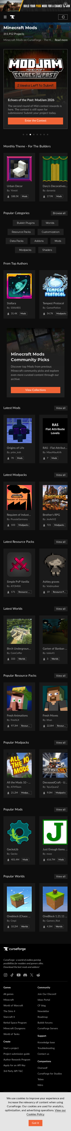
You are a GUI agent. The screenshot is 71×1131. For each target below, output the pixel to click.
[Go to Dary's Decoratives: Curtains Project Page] (55, 177)
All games (8, 994)
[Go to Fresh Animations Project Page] (19, 706)
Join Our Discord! (47, 994)
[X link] (32, 975)
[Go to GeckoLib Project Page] (19, 840)
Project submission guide (16, 1054)
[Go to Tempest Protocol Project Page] (55, 294)
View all (60, 408)
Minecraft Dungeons (14, 1028)
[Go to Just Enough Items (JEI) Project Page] (55, 840)
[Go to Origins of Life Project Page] (19, 439)
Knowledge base (46, 1042)
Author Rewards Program (16, 1060)
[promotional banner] (35, 5)
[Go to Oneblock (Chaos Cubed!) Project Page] (19, 907)
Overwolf (42, 1068)
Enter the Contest (35, 120)
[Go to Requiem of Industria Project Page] (19, 506)
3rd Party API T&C (13, 1071)
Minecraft (8, 1000)
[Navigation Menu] (5, 17)
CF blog (42, 1005)
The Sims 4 (9, 1011)
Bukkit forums (45, 1023)
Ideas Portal (44, 1000)
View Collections (35, 390)
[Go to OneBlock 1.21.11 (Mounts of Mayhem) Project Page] (55, 907)
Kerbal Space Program (15, 1023)
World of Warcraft (13, 1005)
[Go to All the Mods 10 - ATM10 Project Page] (19, 773)
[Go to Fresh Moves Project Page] (55, 706)
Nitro (40, 1085)
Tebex (41, 1079)
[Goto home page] (12, 17)
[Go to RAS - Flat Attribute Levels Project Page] (55, 439)
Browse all (59, 213)
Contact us (43, 1054)
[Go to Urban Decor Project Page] (19, 177)
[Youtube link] (19, 975)
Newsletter (43, 1011)
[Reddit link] (38, 975)
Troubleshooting (46, 1048)
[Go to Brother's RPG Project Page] (55, 506)
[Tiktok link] (12, 975)
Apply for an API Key (14, 1065)
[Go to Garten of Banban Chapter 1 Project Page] (55, 639)
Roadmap (43, 1017)
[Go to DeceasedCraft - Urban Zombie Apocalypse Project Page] (55, 773)
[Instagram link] (5, 975)
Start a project (11, 1048)
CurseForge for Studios (50, 1074)
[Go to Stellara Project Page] (19, 294)
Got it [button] (35, 1123)
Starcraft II (9, 1017)
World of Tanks (11, 1034)
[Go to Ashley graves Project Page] (55, 573)
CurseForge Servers (48, 1028)
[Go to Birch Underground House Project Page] (19, 639)
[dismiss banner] (65, 4)
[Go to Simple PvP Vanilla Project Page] (19, 573)
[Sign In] (63, 17)
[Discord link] (25, 975)
